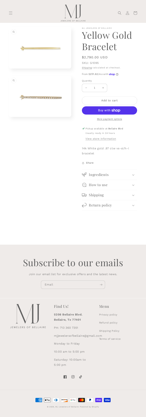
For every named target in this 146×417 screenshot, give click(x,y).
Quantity (87, 80)
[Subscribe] (101, 284)
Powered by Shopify (89, 407)
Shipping (87, 67)
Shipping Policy (109, 330)
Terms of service (110, 338)
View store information (100, 138)
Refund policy (108, 322)
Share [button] (90, 162)
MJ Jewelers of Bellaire (67, 407)
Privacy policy (108, 314)
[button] (11, 13)
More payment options (109, 119)
